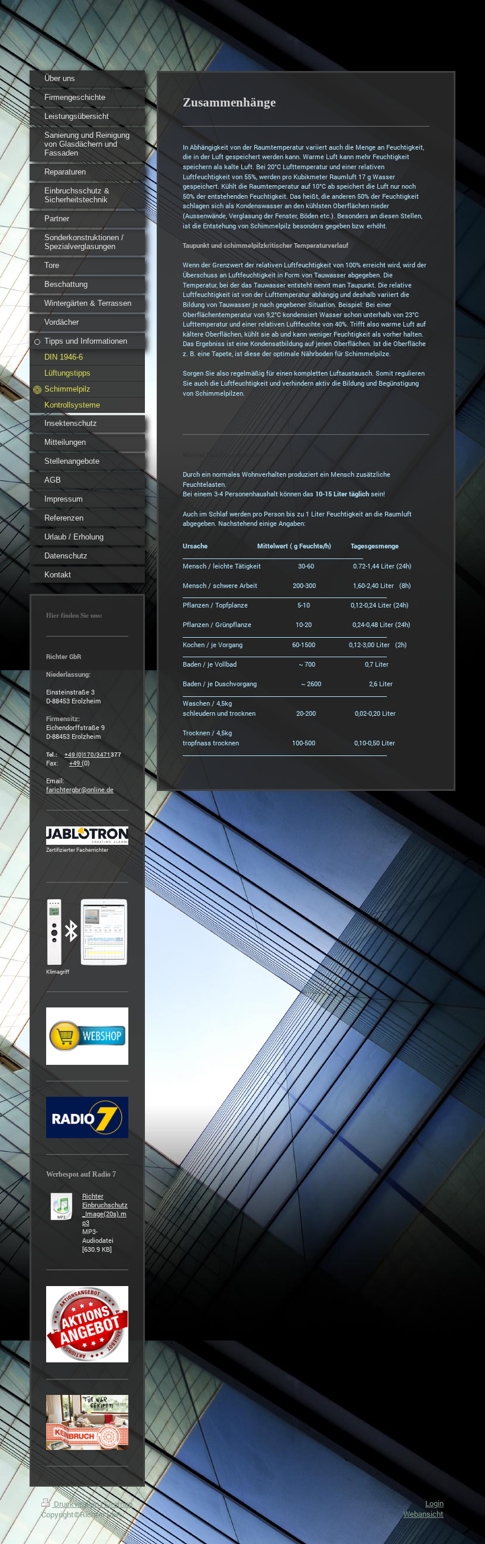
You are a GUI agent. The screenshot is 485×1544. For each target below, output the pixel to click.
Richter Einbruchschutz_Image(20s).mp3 (105, 1209)
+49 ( (76, 762)
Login (434, 1503)
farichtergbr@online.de (80, 789)
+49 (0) (73, 754)
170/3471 (97, 754)
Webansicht (423, 1514)
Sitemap (118, 1504)
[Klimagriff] (87, 932)
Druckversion (76, 1504)
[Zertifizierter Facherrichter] (87, 835)
